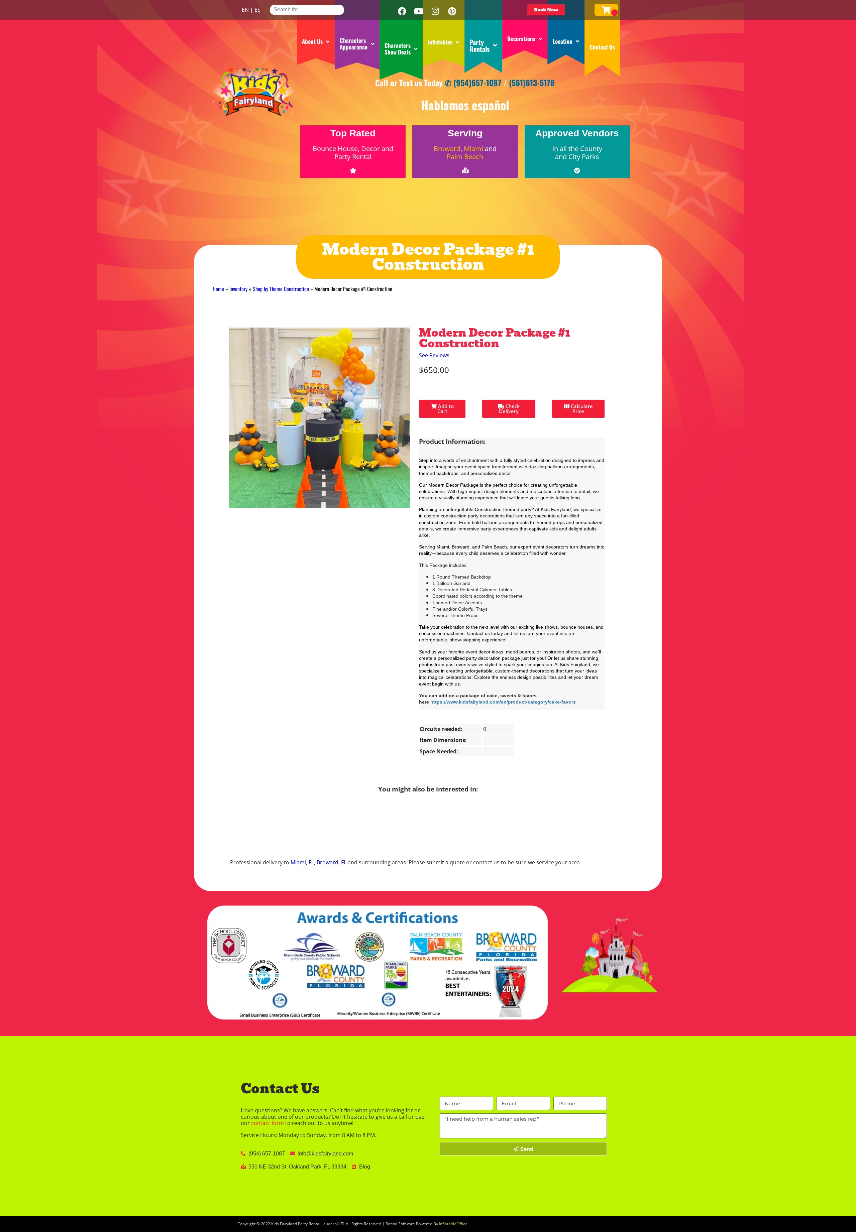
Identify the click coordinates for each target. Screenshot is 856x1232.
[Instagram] (435, 11)
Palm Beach (465, 156)
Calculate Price (581, 408)
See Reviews (434, 355)
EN (245, 9)
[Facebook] (402, 11)
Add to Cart (445, 408)
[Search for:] (307, 9)
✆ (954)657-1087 (473, 83)
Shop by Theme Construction (281, 289)
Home (218, 289)
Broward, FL (331, 862)
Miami (473, 148)
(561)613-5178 (532, 83)
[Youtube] (418, 11)
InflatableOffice (453, 1224)
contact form (267, 1123)
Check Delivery (509, 408)
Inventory (238, 289)
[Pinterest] (452, 11)
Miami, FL (302, 862)
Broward (447, 148)
